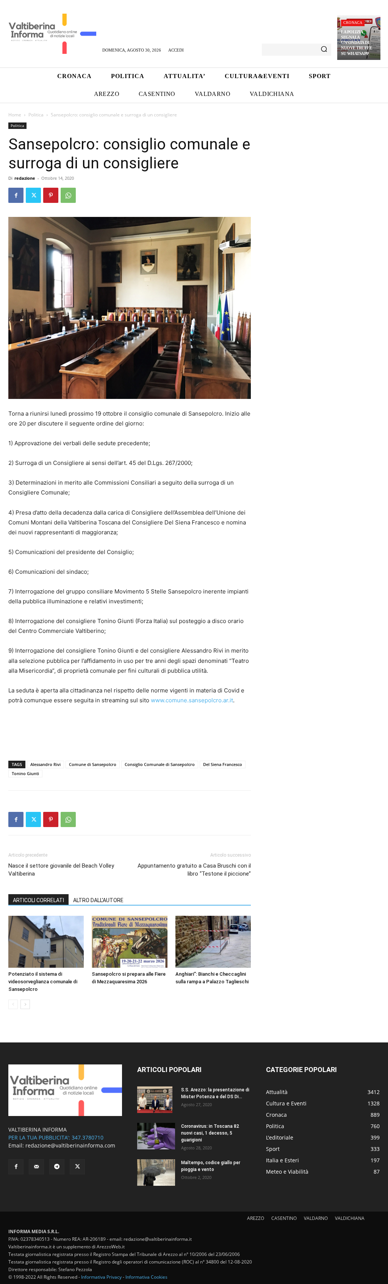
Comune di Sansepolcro (92, 764)
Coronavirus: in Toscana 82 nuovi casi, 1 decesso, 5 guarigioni (210, 1133)
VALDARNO (316, 1218)
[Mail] (36, 1166)
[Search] (324, 50)
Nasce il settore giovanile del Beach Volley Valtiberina (61, 869)
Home (14, 114)
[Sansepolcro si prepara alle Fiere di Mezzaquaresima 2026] (129, 942)
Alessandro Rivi (45, 764)
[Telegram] (56, 1166)
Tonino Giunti (25, 773)
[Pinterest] (50, 195)
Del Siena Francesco (222, 764)
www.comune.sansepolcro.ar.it (192, 700)
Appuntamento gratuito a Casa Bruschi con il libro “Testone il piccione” (194, 869)
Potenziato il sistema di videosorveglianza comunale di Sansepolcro (42, 981)
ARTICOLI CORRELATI (38, 900)
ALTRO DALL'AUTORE (98, 900)
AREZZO (255, 1218)
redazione (24, 178)
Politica (36, 114)
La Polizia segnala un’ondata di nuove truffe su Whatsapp (356, 43)
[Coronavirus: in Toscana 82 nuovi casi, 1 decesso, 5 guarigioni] (156, 1136)
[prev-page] (13, 1004)
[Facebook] (15, 195)
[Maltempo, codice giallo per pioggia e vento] (156, 1172)
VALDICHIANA (350, 1218)
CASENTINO (284, 1218)
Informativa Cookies (146, 1277)
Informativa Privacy (101, 1277)
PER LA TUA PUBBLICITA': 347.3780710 (55, 1137)
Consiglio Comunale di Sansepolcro (160, 764)
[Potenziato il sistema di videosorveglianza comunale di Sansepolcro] (46, 942)
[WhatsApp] (68, 195)
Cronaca (352, 22)
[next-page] (25, 1004)
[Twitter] (33, 195)
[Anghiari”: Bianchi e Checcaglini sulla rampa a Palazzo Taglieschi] (213, 942)
